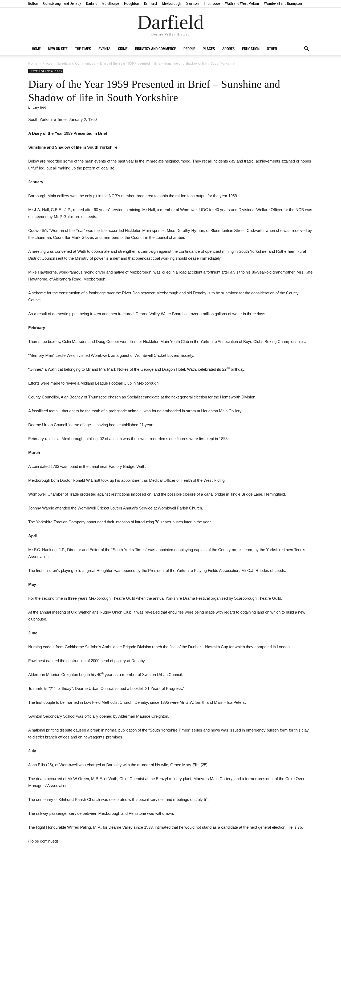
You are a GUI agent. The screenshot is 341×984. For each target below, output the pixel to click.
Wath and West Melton (242, 3)
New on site (58, 49)
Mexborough (171, 3)
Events (105, 49)
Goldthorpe (110, 3)
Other (272, 49)
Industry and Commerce (155, 49)
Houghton (131, 3)
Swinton (192, 3)
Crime (123, 49)
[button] (306, 49)
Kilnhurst (150, 3)
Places (209, 49)
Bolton (33, 3)
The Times (83, 49)
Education (250, 49)
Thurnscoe (212, 3)
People (189, 49)
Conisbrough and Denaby (62, 3)
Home (36, 49)
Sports (228, 49)
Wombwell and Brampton (283, 3)
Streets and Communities (76, 63)
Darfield (91, 3)
